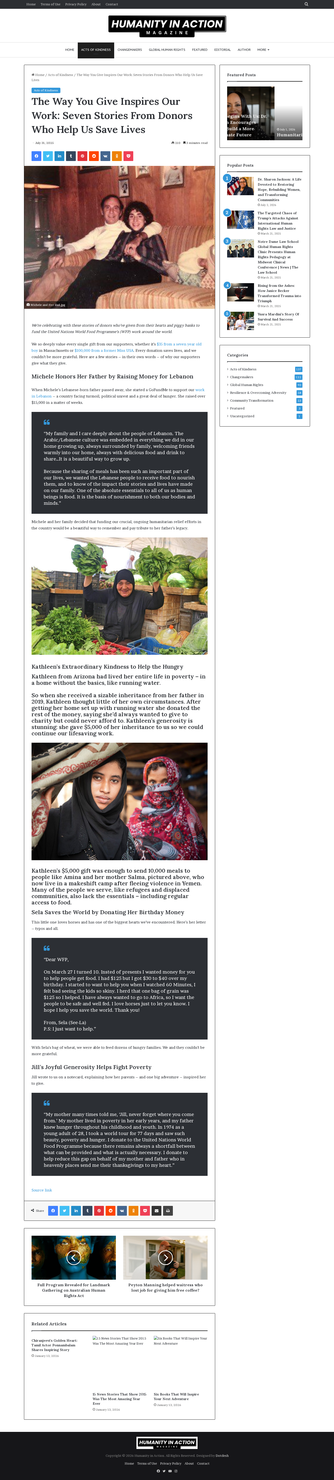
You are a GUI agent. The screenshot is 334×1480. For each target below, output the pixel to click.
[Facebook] (36, 156)
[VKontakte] (105, 156)
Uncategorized (242, 416)
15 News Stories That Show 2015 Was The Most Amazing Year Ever (119, 1399)
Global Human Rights (167, 50)
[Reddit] (94, 156)
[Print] (168, 1211)
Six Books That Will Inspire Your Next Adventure (176, 1396)
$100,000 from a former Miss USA (104, 350)
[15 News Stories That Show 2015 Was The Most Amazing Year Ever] (119, 1363)
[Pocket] (128, 156)
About (96, 4)
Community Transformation (251, 400)
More (261, 50)
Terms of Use (50, 4)
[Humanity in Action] (167, 24)
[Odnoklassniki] (117, 156)
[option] (264, 113)
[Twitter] (48, 156)
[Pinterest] (82, 156)
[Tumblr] (71, 156)
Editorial (222, 50)
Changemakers (130, 50)
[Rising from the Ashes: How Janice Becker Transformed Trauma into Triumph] (240, 292)
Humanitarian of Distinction (261, 135)
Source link (42, 1190)
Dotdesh (222, 1456)
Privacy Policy (76, 4)
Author (244, 50)
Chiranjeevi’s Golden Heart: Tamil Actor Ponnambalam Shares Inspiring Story (55, 1345)
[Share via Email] (156, 1211)
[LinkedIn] (59, 156)
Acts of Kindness (96, 50)
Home (31, 4)
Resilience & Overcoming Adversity (258, 393)
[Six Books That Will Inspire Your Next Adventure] (181, 1363)
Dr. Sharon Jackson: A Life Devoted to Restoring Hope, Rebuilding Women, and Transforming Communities (279, 189)
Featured (200, 50)
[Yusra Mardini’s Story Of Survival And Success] (240, 321)
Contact (112, 4)
